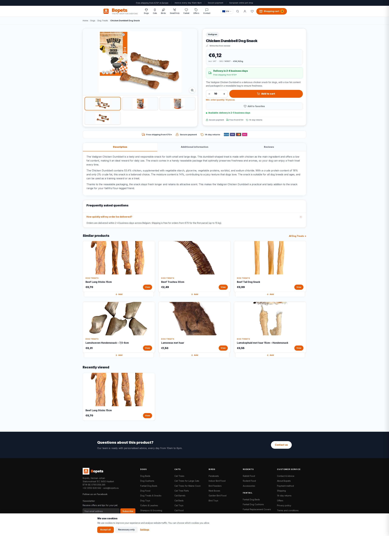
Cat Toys (178, 505)
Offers (280, 500)
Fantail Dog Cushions (253, 504)
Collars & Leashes (149, 505)
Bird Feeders (215, 486)
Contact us (281, 444)
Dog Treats (103, 20)
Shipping (281, 490)
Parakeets (214, 476)
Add (120, 294)
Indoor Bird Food (217, 481)
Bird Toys (213, 500)
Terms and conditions (288, 510)
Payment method (285, 486)
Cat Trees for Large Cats (186, 481)
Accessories (249, 486)
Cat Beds (179, 500)
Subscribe (127, 511)
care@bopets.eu (111, 488)
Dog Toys (145, 500)
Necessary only (126, 529)
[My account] (245, 11)
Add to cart (268, 93)
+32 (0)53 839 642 (92, 488)
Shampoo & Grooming (151, 510)
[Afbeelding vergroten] (192, 90)
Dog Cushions (147, 481)
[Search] (237, 11)
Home (85, 20)
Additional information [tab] (194, 147)
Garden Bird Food (217, 495)
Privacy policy (284, 505)
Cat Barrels (179, 495)
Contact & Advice (285, 476)
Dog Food (145, 490)
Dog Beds (145, 476)
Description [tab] (120, 147)
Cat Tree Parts (181, 490)
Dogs (92, 20)
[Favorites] (252, 11)
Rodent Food (249, 481)
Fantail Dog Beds (148, 486)
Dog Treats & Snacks (150, 495)
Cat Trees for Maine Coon (187, 486)
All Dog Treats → (297, 236)
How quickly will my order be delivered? (109, 216)
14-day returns (284, 495)
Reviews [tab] (269, 147)
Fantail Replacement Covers (257, 509)
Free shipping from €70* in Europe (152, 3)
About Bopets (284, 481)
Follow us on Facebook (95, 494)
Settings (144, 529)
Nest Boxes (214, 490)
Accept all (105, 529)
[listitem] (103, 103)
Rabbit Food (249, 476)
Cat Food (179, 510)
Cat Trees (179, 476)
